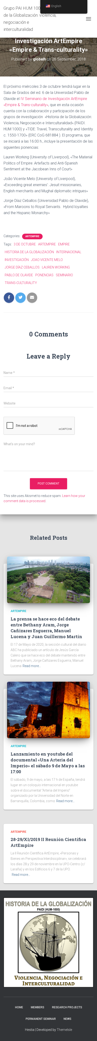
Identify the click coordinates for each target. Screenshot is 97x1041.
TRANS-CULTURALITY (21, 283)
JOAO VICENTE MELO (47, 260)
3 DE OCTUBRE (25, 244)
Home (19, 1007)
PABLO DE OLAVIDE (19, 275)
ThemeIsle (64, 1030)
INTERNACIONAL (68, 252)
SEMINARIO (64, 275)
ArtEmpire (32, 236)
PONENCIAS (44, 275)
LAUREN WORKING (56, 267)
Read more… (32, 666)
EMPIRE (64, 244)
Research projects (67, 1007)
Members (37, 1007)
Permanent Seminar (41, 1019)
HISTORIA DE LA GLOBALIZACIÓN (29, 252)
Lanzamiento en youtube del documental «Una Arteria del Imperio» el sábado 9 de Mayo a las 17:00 (48, 763)
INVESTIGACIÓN (17, 260)
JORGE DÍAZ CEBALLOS (22, 267)
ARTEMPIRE (47, 244)
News (67, 1019)
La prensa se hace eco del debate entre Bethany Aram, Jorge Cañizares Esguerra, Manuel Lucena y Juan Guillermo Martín (46, 628)
